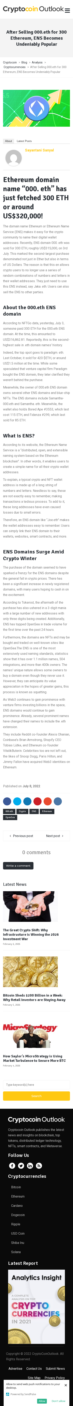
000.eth (9, 811)
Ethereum (47, 811)
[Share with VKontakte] (58, 801)
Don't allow (58, 1401)
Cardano (17, 1206)
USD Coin (18, 1233)
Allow (42, 1401)
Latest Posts (24, 141)
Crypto (22, 811)
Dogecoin (18, 1215)
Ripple (15, 1224)
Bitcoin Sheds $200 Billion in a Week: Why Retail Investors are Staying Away (34, 997)
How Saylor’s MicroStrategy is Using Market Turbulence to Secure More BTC (34, 1058)
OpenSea (10, 817)
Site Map (34, 1378)
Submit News (55, 1369)
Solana (16, 1252)
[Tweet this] (17, 801)
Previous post (23, 836)
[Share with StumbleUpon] (48, 801)
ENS (34, 811)
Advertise (15, 1369)
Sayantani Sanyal (39, 150)
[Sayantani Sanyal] (13, 158)
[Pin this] (37, 801)
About (8, 141)
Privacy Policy (55, 1378)
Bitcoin (16, 1187)
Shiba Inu (17, 1243)
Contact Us (34, 1369)
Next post (53, 836)
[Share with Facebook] (7, 801)
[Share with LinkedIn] (27, 801)
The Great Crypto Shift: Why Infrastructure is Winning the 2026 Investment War (31, 934)
